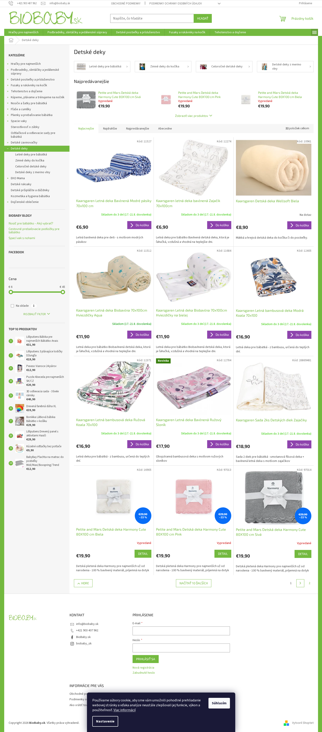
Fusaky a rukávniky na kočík (29, 85)
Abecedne (165, 128)
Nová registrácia (143, 668)
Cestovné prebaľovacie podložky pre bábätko (34, 230)
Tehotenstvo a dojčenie (26, 91)
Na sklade (25, 306)
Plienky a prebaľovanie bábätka (31, 115)
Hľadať (202, 18)
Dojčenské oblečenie (25, 202)
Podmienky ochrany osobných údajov (175, 4)
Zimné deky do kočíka (29, 160)
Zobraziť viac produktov (191, 116)
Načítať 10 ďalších (193, 583)
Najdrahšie (110, 128)
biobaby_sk (84, 643)
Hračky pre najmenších (26, 64)
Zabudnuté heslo (144, 673)
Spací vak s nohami (22, 237)
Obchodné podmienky (126, 4)
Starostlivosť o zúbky (25, 127)
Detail (143, 553)
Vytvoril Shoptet (303, 723)
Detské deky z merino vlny (32, 172)
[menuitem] (23, 32)
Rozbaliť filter (34, 314)
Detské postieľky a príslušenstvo (33, 79)
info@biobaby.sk (87, 624)
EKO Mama (18, 178)
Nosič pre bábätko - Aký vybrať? (31, 223)
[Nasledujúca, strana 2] (300, 583)
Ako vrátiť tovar (79, 705)
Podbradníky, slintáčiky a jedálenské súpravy (35, 72)
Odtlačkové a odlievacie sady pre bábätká (33, 135)
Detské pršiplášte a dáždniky (30, 190)
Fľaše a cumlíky (21, 109)
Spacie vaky (19, 121)
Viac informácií (125, 710)
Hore (85, 583)
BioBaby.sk (83, 637)
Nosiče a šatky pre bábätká (29, 103)
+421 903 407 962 (87, 630)
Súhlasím (219, 703)
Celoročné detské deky (30, 166)
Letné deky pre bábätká (31, 154)
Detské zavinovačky (24, 142)
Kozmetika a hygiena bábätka (30, 196)
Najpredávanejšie (137, 128)
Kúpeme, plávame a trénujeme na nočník (37, 97)
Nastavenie (105, 721)
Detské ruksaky (21, 184)
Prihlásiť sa (145, 659)
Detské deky (19, 148)
